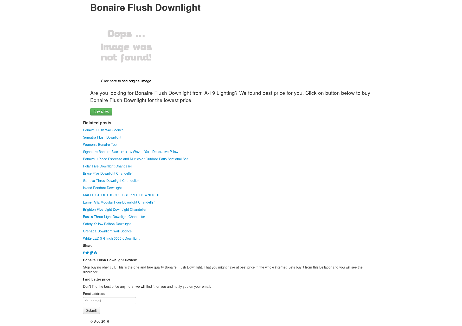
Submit (91, 310)
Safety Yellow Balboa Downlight (107, 223)
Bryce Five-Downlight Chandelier (108, 173)
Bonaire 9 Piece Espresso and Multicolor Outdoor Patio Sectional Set (135, 158)
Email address (94, 293)
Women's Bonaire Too (100, 144)
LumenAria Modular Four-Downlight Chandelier (119, 202)
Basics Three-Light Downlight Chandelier (114, 216)
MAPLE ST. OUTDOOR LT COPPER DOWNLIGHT (121, 194)
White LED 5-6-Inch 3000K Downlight (111, 238)
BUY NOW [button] (101, 111)
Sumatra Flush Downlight (102, 137)
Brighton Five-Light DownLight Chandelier (115, 209)
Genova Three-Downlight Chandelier (111, 180)
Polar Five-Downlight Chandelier (107, 166)
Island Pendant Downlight (102, 187)
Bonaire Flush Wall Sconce (103, 130)
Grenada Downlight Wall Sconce (107, 231)
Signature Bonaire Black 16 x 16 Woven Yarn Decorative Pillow (130, 151)
